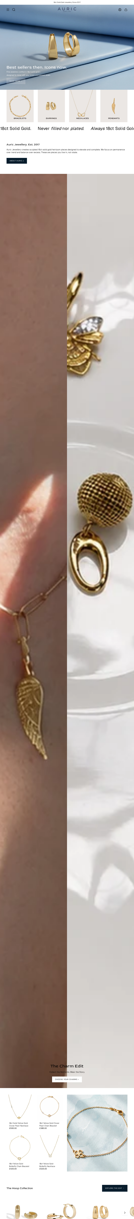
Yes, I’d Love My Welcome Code (67, 614)
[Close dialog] (93, 578)
